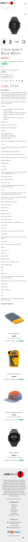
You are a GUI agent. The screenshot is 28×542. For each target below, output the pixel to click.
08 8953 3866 (15, 525)
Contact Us (14, 506)
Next (24, 26)
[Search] (25, 8)
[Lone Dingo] (7, 3)
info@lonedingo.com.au (15, 527)
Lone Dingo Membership (14, 515)
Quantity (3, 72)
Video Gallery (14, 513)
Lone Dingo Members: (14, 338)
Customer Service (14, 510)
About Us (14, 508)
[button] (25, 14)
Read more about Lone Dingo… (14, 499)
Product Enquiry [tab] (14, 86)
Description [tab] (5, 86)
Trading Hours (14, 505)
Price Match (14, 511)
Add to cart (8, 76)
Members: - (9, 70)
